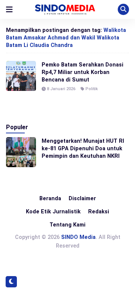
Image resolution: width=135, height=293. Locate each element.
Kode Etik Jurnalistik (53, 211)
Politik (92, 88)
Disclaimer (82, 198)
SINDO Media (78, 237)
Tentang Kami (68, 225)
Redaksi (98, 211)
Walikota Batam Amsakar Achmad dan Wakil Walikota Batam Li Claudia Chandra (66, 37)
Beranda (50, 198)
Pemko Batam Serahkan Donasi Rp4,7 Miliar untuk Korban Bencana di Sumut (82, 72)
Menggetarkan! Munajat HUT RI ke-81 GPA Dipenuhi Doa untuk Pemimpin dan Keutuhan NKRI (83, 148)
